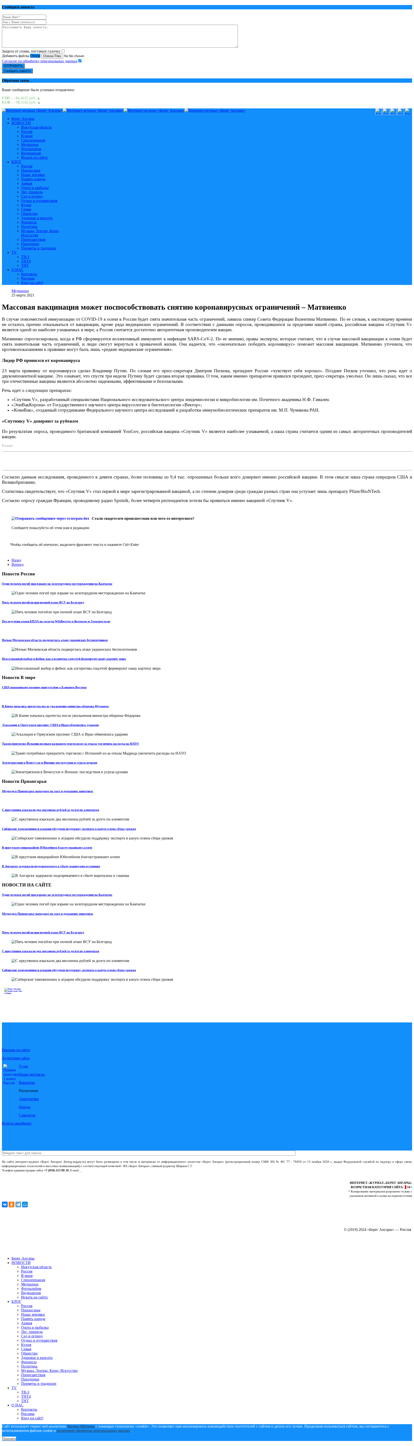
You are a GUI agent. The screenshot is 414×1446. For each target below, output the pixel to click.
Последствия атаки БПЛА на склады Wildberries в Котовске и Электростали (56, 621)
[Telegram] (18, 1204)
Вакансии (27, 1082)
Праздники (30, 244)
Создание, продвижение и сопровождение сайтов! (370, 1250)
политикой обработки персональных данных (93, 1430)
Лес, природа (32, 192)
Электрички (29, 1099)
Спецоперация (33, 140)
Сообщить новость (17, 71)
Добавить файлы (15, 56)
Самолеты (27, 1115)
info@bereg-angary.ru (96, 1170)
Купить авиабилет (17, 1123)
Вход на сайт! (32, 283)
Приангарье (30, 170)
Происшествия (33, 239)
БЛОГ (16, 162)
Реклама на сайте (16, 1050)
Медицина (29, 144)
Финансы (29, 222)
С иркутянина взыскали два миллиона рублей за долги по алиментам (50, 810)
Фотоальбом (31, 149)
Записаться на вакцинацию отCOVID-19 (43, 998)
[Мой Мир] (25, 1204)
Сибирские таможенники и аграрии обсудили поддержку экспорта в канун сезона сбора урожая (69, 829)
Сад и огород (32, 196)
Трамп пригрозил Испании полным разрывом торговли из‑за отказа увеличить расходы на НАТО (70, 743)
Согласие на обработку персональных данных (39, 61)
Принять (9, 1439)
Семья (26, 209)
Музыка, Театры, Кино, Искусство (49, 1371)
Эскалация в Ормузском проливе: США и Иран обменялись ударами (50, 725)
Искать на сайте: (34, 157)
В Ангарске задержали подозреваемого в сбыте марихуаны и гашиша (51, 866)
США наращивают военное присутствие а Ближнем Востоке (44, 687)
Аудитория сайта (15, 1058)
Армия (26, 183)
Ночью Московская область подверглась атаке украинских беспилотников (55, 640)
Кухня (26, 205)
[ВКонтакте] (5, 1204)
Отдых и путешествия (39, 201)
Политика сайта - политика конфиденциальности (34, 1174)
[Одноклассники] (11, 1204)
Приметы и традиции (38, 248)
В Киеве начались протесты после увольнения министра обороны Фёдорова (55, 706)
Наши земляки (33, 175)
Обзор (35, 56)
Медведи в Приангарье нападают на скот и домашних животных (47, 791)
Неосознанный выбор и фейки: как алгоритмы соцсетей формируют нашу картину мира (64, 659)
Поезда (24, 1107)
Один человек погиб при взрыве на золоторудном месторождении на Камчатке (57, 583)
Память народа (33, 179)
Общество (29, 214)
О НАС (17, 270)
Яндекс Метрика (81, 1426)
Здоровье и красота (36, 218)
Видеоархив (31, 153)
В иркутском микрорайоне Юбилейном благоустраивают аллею (47, 847)
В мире (27, 136)
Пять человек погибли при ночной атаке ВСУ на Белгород (43, 602)
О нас (23, 1066)
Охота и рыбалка (35, 188)
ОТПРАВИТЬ (13, 66)
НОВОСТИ (21, 123)
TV (14, 252)
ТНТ (25, 265)
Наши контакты (32, 1074)
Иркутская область (36, 127)
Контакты (29, 274)
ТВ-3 (25, 257)
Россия (26, 132)
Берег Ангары (23, 119)
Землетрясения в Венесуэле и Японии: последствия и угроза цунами (49, 762)
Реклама (27, 278)
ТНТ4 (26, 261)
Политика (29, 226)
